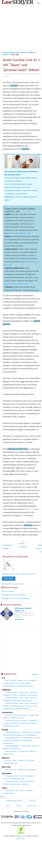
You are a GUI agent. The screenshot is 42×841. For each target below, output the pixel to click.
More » (2, 797)
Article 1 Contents (22, 545)
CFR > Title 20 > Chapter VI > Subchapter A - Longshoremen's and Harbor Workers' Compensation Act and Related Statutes (20, 683)
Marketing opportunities (14, 801)
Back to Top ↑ (21, 839)
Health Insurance (8, 591)
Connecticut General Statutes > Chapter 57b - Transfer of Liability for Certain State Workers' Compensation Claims (21, 723)
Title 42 (23, 52)
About (8, 806)
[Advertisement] (21, 28)
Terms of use (32, 806)
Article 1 (6, 54)
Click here (8, 197)
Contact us (32, 801)
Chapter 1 (31, 52)
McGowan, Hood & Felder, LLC (23, 609)
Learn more (8, 579)
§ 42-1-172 (29, 509)
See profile (19, 619)
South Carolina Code (10, 52)
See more (35, 674)
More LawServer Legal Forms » (13, 584)
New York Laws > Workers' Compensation (20, 769)
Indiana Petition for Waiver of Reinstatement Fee (19, 574)
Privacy (18, 806)
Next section (39, 547)
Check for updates (27, 73)
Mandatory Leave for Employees (14, 595)
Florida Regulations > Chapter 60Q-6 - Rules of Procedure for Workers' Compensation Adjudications (21, 740)
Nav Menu (38, 3)
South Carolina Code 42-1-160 (19, 233)
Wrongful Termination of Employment (16, 598)
